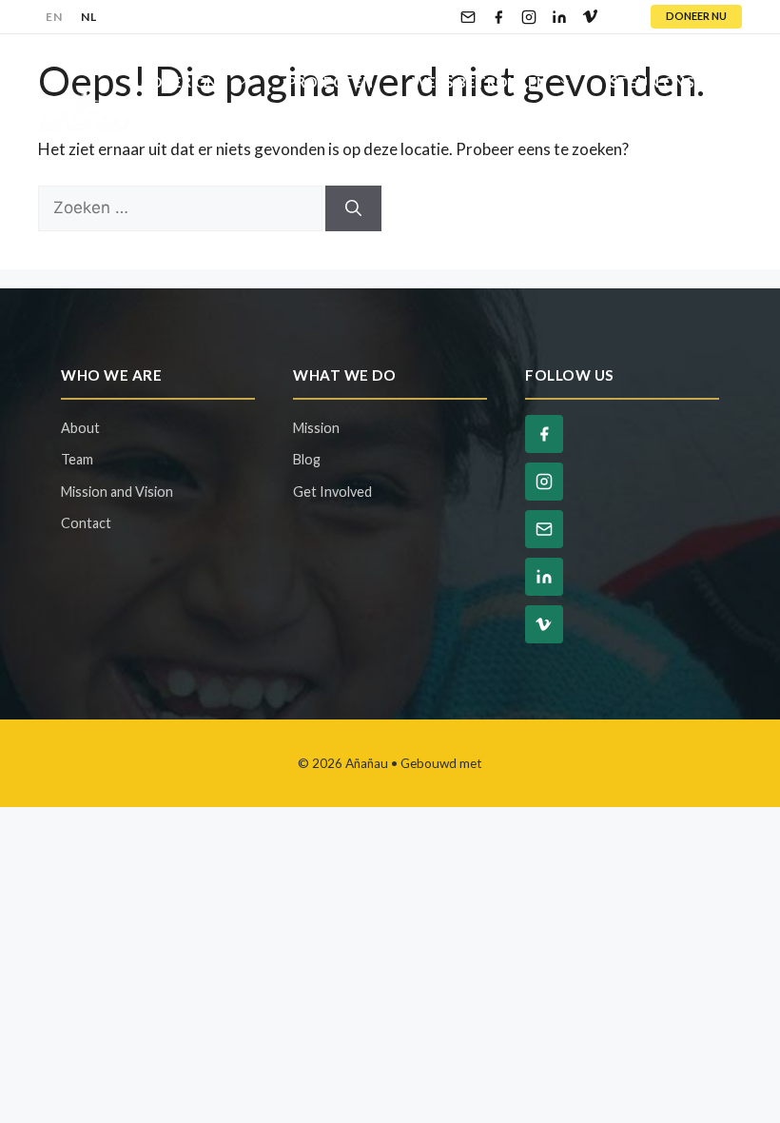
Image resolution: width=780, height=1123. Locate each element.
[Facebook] (498, 17)
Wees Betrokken (480, 81)
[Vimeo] (589, 17)
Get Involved (332, 491)
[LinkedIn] (559, 17)
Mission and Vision (117, 491)
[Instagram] (528, 17)
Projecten (330, 81)
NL (88, 17)
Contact (266, 139)
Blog (170, 139)
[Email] (468, 17)
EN (54, 17)
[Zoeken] (353, 208)
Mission (316, 428)
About (80, 428)
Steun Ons (652, 81)
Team (77, 459)
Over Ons (187, 81)
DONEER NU (696, 16)
